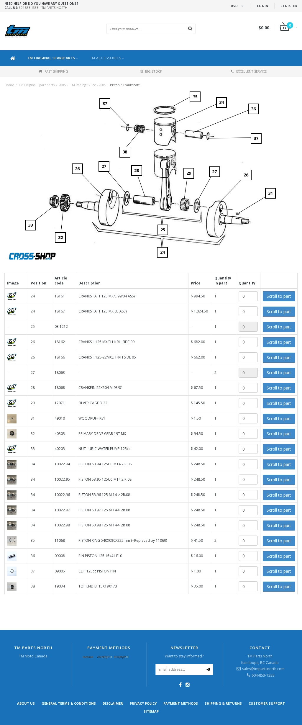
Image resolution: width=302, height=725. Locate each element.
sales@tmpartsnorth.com (263, 668)
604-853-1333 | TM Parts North (41, 5)
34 (221, 102)
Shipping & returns (223, 703)
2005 (62, 85)
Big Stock (153, 71)
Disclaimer (113, 703)
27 (103, 166)
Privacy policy (143, 703)
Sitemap (151, 711)
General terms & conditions (69, 703)
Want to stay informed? (184, 656)
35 (195, 96)
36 (253, 109)
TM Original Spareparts (51, 57)
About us (26, 703)
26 (77, 168)
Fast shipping (56, 71)
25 (162, 230)
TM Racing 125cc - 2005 (88, 85)
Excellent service (251, 71)
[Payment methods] (88, 657)
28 (136, 170)
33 (30, 225)
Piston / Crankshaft (124, 85)
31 (270, 193)
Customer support (267, 703)
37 (256, 138)
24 (162, 252)
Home (9, 85)
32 (60, 237)
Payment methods (180, 703)
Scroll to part (279, 296)
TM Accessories (105, 57)
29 (188, 173)
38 (124, 152)
